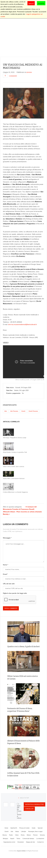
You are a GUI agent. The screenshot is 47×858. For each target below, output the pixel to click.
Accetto (41, 4)
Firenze (35, 835)
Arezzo (29, 72)
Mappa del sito (30, 842)
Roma (22, 835)
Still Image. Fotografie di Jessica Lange (14, 437)
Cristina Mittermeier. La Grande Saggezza (15, 492)
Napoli (12, 838)
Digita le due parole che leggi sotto (15, 593)
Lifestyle (23, 831)
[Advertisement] (23, 32)
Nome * (5, 565)
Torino (18, 838)
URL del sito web (9, 584)
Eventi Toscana (33, 411)
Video (17, 835)
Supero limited (21, 851)
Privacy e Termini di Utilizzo (19, 814)
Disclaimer (20, 842)
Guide (33, 828)
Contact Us (40, 842)
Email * (5, 574)
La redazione (40, 838)
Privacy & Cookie (24, 828)
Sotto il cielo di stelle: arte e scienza (13, 466)
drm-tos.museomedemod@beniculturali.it (22, 324)
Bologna (5, 838)
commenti (13, 76)
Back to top (24, 798)
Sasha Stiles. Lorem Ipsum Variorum (13, 478)
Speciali (40, 828)
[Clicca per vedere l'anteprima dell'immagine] (23, 103)
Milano (29, 835)
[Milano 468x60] (23, 788)
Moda (17, 831)
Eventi (23, 411)
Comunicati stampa (28, 838)
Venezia (42, 835)
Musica (5, 835)
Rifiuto (31, 4)
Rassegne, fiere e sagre (35, 831)
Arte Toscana (14, 411)
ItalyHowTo (13, 828)
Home (6, 828)
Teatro (11, 835)
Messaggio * (7, 538)
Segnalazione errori (9, 842)
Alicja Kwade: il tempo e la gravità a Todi (15, 452)
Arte (5, 411)
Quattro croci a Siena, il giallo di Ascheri (23, 646)
